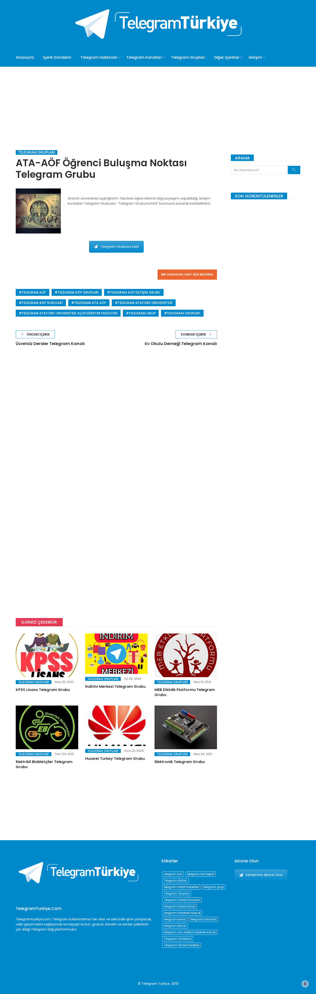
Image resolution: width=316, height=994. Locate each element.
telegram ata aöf (90, 302)
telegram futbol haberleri (181, 887)
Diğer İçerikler (226, 57)
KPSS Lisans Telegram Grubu (43, 689)
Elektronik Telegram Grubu (180, 761)
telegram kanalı (175, 926)
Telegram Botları (175, 880)
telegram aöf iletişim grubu (135, 292)
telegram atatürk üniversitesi (145, 302)
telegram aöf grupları (78, 292)
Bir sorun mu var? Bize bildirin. (187, 274)
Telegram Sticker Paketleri (181, 945)
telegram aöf (34, 292)
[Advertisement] (158, 101)
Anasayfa (25, 57)
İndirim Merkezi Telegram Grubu (115, 686)
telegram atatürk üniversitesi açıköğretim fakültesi (69, 313)
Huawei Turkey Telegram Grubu (115, 758)
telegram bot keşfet (200, 874)
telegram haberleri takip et (182, 913)
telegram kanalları (203, 919)
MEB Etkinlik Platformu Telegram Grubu (185, 692)
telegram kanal (175, 919)
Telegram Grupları (188, 57)
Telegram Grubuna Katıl (119, 246)
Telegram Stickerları (178, 939)
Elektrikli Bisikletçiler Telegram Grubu (44, 764)
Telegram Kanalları (144, 57)
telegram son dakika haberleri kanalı (190, 932)
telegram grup (142, 313)
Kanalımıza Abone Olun (264, 875)
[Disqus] (116, 420)
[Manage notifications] (305, 984)
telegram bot (173, 874)
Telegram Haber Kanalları (182, 900)
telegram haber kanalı (179, 906)
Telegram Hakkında (99, 57)
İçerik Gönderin (57, 57)
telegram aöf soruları (42, 302)
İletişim (255, 57)
